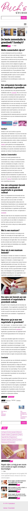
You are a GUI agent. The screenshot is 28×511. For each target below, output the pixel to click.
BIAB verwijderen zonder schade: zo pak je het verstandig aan (17, 488)
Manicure (8, 400)
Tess (15, 45)
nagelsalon (18, 329)
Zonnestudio (4, 402)
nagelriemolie (15, 434)
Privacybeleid (11, 508)
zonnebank (13, 92)
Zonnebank (11, 396)
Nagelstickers (13, 437)
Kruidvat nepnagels (12, 432)
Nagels (20, 434)
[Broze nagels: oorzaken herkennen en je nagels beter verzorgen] (4, 482)
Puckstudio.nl (12, 503)
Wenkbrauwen (5, 442)
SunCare (9, 179)
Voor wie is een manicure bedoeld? (3, 413)
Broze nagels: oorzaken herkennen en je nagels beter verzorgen (17, 481)
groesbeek (3, 212)
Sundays (18, 400)
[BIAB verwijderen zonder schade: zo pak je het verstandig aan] (4, 489)
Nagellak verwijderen (6, 434)
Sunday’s (3, 144)
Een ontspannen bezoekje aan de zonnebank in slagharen (23, 415)
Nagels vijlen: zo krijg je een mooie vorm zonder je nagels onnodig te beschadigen (13, 466)
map (6, 508)
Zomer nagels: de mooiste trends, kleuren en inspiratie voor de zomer (17, 494)
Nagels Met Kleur (5, 437)
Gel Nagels (4, 432)
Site (4, 508)
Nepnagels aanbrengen (6, 439)
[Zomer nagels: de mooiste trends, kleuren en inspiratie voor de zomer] (4, 495)
